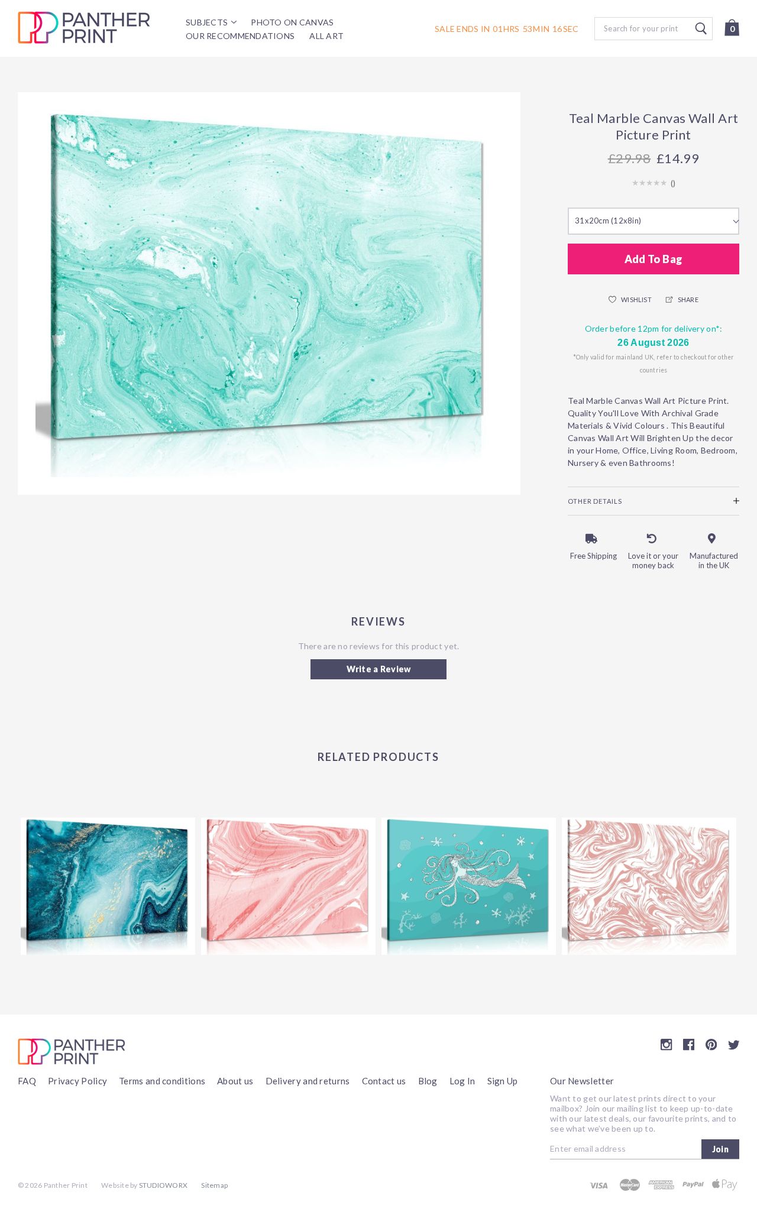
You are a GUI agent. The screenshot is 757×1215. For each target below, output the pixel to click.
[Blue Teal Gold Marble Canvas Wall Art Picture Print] (108, 886)
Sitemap (214, 1185)
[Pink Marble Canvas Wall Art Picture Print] (288, 886)
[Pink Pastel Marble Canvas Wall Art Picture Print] (649, 886)
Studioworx (163, 1185)
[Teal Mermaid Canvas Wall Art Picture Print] (468, 886)
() (673, 183)
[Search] (653, 28)
